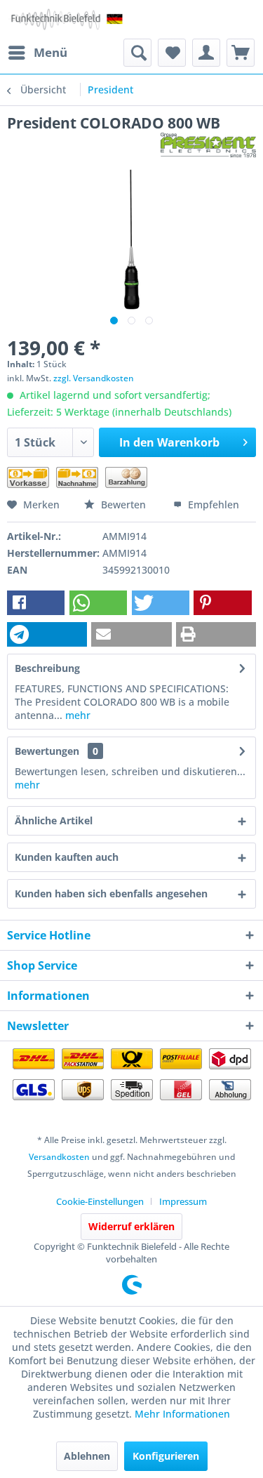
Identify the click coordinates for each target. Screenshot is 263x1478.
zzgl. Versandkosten (93, 378)
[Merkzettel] (172, 53)
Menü (50, 52)
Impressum (183, 1201)
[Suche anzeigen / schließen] (137, 53)
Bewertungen (47, 751)
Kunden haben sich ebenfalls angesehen (111, 893)
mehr (76, 715)
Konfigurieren (166, 1456)
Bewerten (123, 504)
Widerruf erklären (131, 1226)
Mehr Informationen (182, 1413)
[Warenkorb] (241, 53)
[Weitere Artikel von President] (209, 145)
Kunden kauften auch (67, 857)
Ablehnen (87, 1456)
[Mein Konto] (206, 53)
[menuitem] (37, 53)
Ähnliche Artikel (54, 820)
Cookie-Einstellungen (100, 1201)
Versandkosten (59, 1157)
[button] (36, 602)
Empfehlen (212, 504)
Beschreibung (47, 668)
